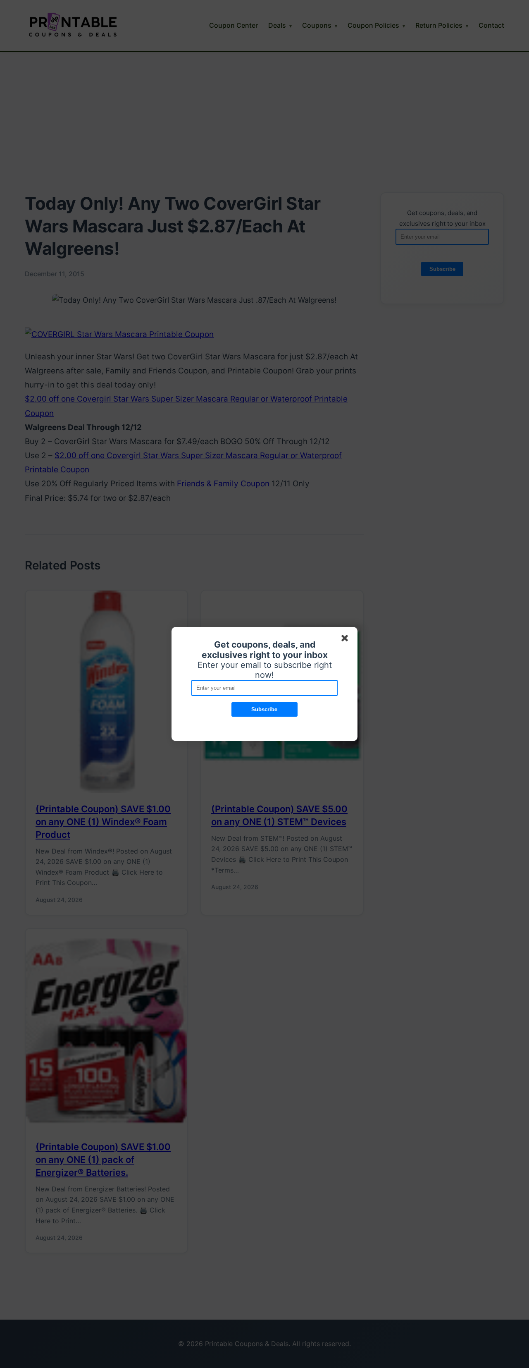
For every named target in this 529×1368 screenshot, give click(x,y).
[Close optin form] (346, 640)
